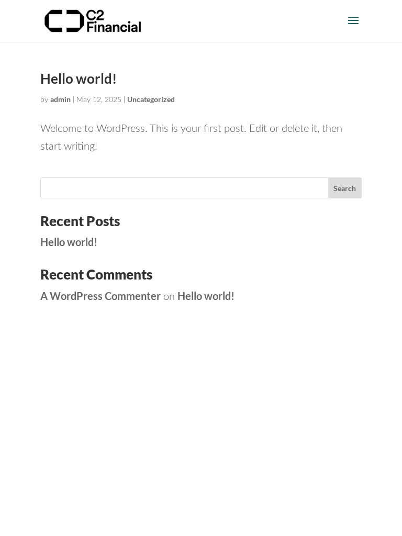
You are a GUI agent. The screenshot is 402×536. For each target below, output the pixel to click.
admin (60, 99)
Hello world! (78, 78)
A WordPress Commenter (100, 295)
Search (344, 188)
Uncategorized (151, 99)
